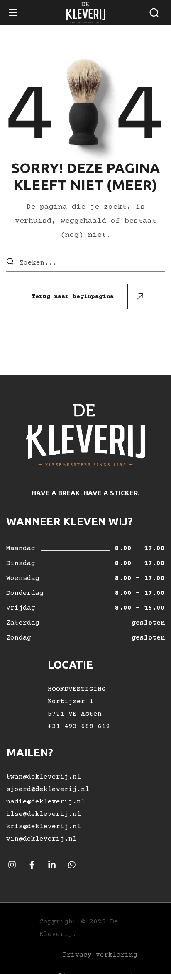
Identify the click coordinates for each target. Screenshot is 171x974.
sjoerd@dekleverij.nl (47, 789)
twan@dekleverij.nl (43, 777)
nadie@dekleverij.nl (45, 802)
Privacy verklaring (100, 955)
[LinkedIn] (52, 865)
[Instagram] (12, 865)
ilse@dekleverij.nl (43, 814)
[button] (154, 12)
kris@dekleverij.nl (43, 826)
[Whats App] (72, 865)
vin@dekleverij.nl (41, 839)
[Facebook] (32, 865)
